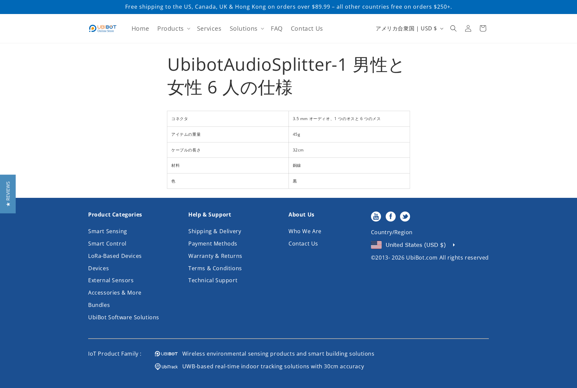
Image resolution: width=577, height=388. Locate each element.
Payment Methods (212, 243)
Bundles (99, 305)
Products (170, 28)
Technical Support (212, 280)
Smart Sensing (107, 231)
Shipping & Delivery (214, 231)
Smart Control (107, 243)
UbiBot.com (422, 257)
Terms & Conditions (215, 268)
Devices (98, 268)
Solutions (244, 28)
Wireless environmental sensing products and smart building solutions (276, 353)
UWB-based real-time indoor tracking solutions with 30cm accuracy (271, 366)
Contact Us (303, 243)
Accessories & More (115, 292)
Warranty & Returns (215, 256)
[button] (173, 28)
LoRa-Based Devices (115, 256)
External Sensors (111, 280)
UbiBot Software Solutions (123, 317)
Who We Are (305, 231)
